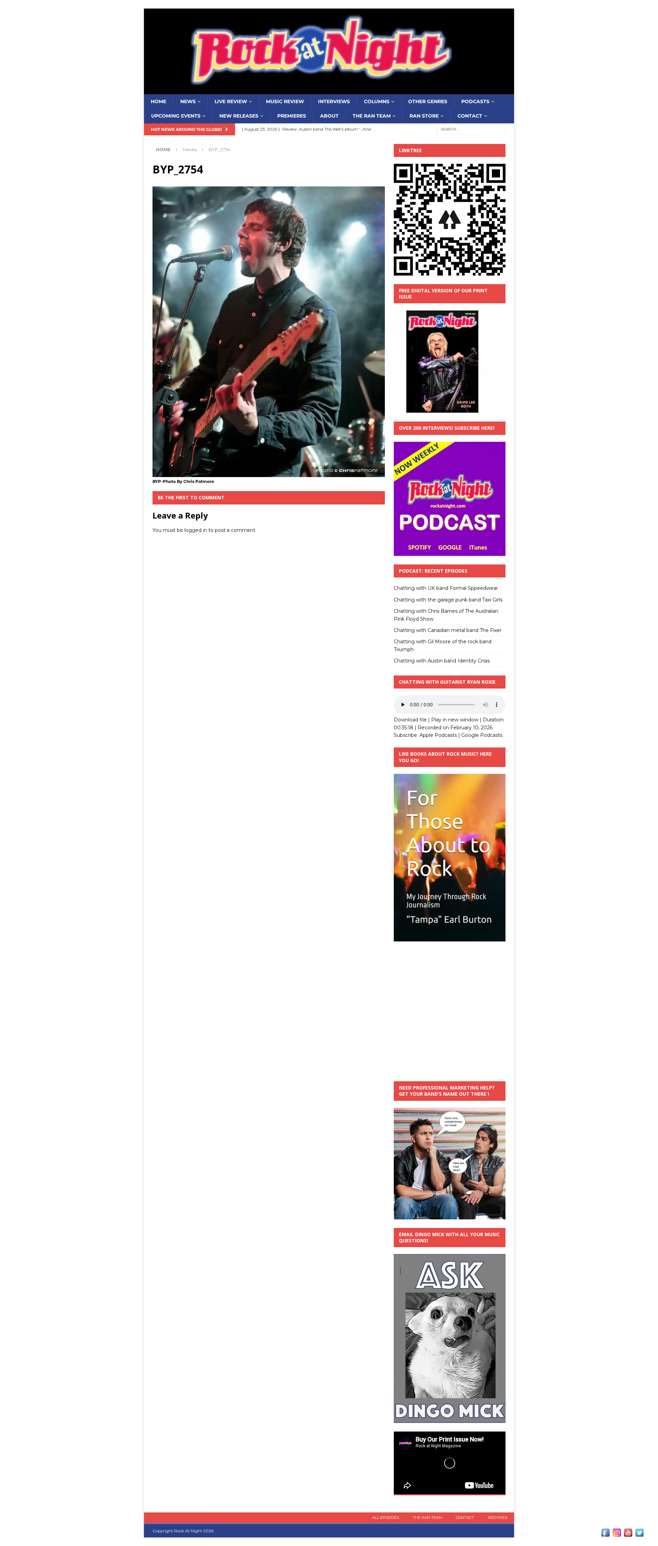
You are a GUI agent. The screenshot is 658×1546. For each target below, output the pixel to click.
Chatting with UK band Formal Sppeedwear (446, 588)
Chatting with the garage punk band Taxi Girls (448, 600)
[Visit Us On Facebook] (605, 1534)
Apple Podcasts (438, 735)
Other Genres (427, 101)
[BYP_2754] (269, 473)
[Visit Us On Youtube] (628, 1534)
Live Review (231, 101)
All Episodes (385, 1517)
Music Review (285, 101)
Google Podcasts (481, 735)
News (188, 101)
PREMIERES (291, 116)
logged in (195, 530)
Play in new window (454, 720)
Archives (497, 1517)
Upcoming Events (175, 116)
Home (158, 101)
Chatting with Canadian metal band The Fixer (447, 630)
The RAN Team (372, 116)
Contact (470, 116)
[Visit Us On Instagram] (616, 1534)
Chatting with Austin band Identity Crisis (442, 661)
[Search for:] (471, 129)
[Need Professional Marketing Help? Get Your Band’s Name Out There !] (449, 1215)
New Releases (238, 116)
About (329, 116)
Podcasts (475, 101)
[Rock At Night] (329, 90)
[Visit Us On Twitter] (639, 1534)
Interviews (334, 101)
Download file (410, 720)
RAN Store (424, 116)
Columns (376, 101)
